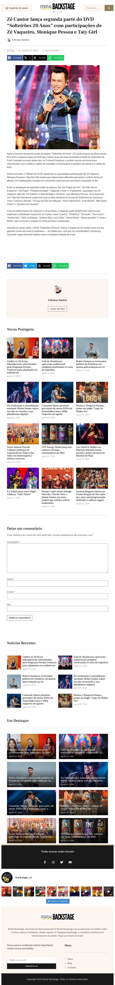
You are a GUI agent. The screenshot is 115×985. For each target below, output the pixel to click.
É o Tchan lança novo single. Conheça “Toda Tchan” (22, 493)
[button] (15, 58)
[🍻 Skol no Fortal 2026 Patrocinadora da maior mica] (29, 891)
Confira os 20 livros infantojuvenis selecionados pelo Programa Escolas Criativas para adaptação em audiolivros (22, 367)
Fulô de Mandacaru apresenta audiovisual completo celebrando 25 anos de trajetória (57, 365)
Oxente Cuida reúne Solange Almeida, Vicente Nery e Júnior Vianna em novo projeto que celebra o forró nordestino (57, 497)
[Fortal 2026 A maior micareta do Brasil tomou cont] (18, 891)
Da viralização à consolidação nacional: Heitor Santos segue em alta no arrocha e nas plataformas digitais (23, 410)
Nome (10, 579)
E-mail (11, 592)
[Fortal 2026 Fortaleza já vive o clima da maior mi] (63, 891)
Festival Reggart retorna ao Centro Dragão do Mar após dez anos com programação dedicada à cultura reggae (90, 496)
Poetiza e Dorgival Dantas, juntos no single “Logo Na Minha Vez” (90, 408)
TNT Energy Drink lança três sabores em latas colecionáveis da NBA (57, 450)
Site (9, 604)
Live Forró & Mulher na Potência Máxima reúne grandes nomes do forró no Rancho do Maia (90, 451)
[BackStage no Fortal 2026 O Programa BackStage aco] (52, 891)
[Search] (109, 8)
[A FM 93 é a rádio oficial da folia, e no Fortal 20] (40, 891)
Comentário (13, 542)
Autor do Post (57, 308)
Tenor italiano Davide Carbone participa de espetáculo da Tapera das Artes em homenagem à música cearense (20, 453)
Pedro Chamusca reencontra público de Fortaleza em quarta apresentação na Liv (91, 364)
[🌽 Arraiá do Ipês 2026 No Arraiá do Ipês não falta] (109, 891)
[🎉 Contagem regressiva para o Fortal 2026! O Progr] (75, 891)
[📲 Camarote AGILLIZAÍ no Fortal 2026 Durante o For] (6, 891)
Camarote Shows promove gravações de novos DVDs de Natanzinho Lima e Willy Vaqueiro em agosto (57, 410)
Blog (12, 50)
